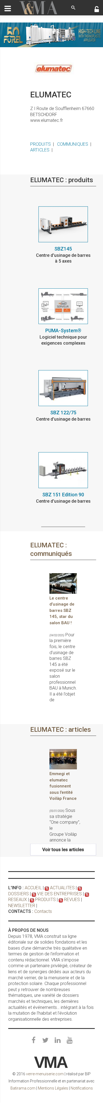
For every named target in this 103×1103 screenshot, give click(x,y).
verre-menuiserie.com (45, 1074)
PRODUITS (40, 144)
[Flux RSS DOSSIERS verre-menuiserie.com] (80, 887)
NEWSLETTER (21, 905)
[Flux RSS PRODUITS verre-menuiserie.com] (32, 899)
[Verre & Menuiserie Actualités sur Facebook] (33, 1040)
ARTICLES (39, 150)
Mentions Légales (53, 1088)
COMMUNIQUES (72, 144)
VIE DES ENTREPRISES (59, 893)
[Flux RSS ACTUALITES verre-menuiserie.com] (47, 887)
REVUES (72, 899)
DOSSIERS (18, 893)
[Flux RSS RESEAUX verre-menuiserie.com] (87, 893)
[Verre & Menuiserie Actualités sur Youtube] (69, 1040)
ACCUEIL (33, 887)
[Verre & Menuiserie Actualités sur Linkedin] (57, 1040)
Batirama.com (22, 1088)
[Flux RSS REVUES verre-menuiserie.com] (61, 899)
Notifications (82, 1088)
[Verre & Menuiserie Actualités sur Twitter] (45, 1040)
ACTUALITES (62, 887)
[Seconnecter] (96, 10)
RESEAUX (17, 899)
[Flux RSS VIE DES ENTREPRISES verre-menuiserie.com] (34, 893)
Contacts (43, 911)
